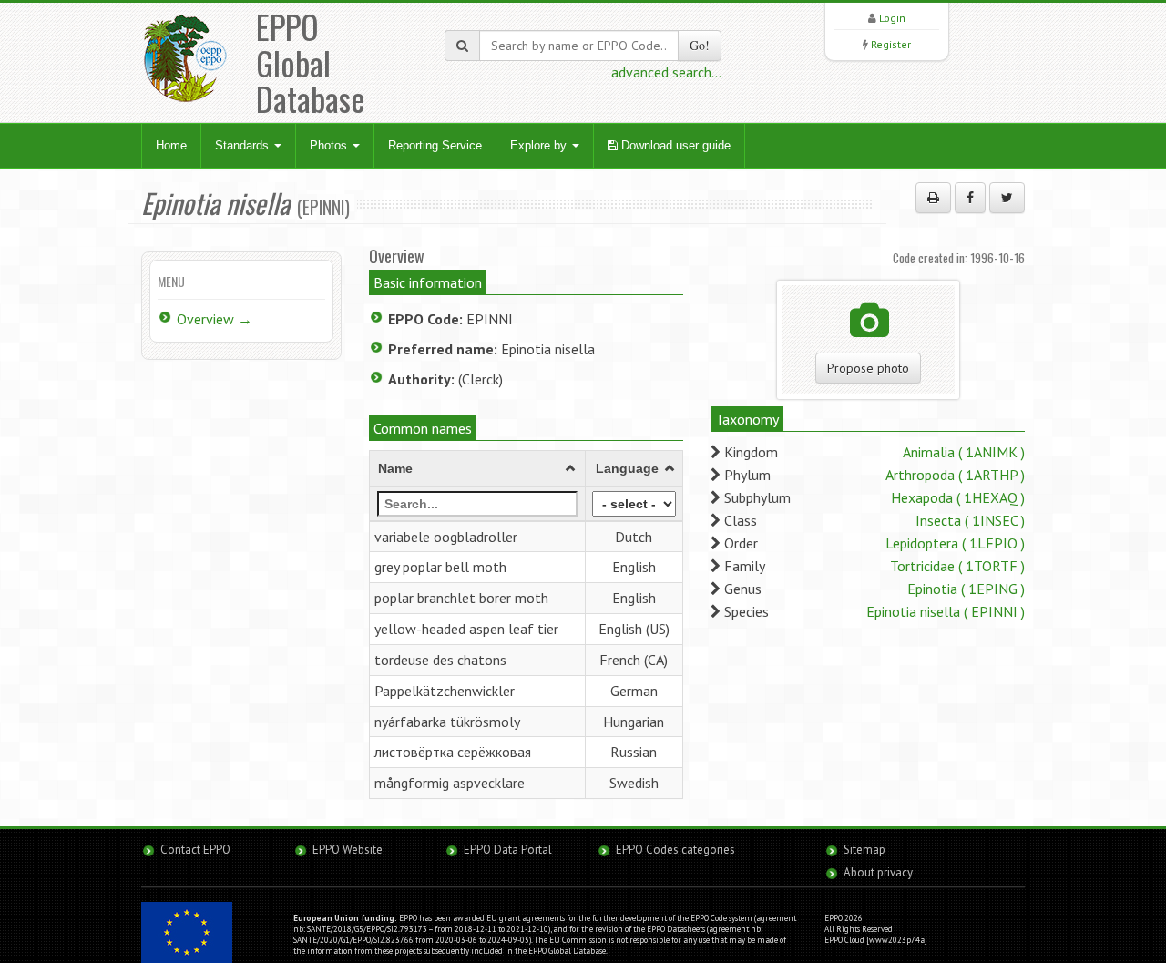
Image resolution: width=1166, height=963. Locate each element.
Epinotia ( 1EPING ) (966, 588)
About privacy (878, 872)
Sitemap (864, 849)
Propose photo (868, 368)
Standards (243, 145)
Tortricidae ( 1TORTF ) (957, 566)
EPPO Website (347, 849)
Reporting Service (435, 145)
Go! (700, 45)
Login (892, 18)
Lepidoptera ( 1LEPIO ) (955, 543)
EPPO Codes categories (675, 849)
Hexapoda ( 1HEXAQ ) (958, 497)
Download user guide (674, 145)
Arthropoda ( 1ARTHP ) (955, 475)
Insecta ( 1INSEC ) (970, 520)
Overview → (214, 319)
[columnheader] (478, 468)
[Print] (933, 197)
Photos (330, 145)
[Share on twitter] (1007, 197)
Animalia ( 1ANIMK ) (964, 452)
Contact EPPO (195, 849)
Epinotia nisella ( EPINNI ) (945, 611)
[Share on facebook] (970, 197)
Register (891, 44)
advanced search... (666, 72)
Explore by (540, 145)
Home (171, 145)
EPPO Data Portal (508, 849)
